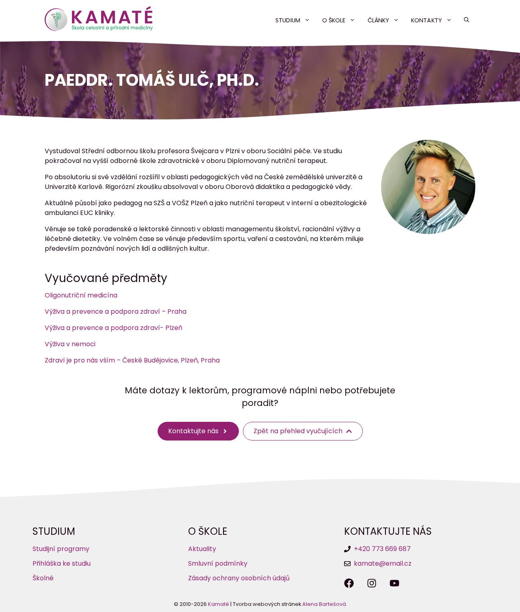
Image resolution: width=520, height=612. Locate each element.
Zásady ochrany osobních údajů (239, 578)
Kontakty (426, 20)
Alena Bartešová (324, 604)
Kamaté (218, 604)
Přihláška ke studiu (61, 563)
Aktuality (202, 548)
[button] (466, 20)
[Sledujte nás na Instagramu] (372, 583)
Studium (287, 20)
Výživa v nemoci (70, 344)
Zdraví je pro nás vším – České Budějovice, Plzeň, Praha (132, 360)
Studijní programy (60, 548)
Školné (43, 578)
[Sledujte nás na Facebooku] (349, 583)
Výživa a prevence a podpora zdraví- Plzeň (113, 327)
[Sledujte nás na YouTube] (394, 583)
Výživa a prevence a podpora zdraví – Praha (115, 311)
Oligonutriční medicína (81, 295)
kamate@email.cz (383, 563)
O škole (333, 20)
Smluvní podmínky (217, 563)
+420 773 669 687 (382, 548)
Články (378, 20)
